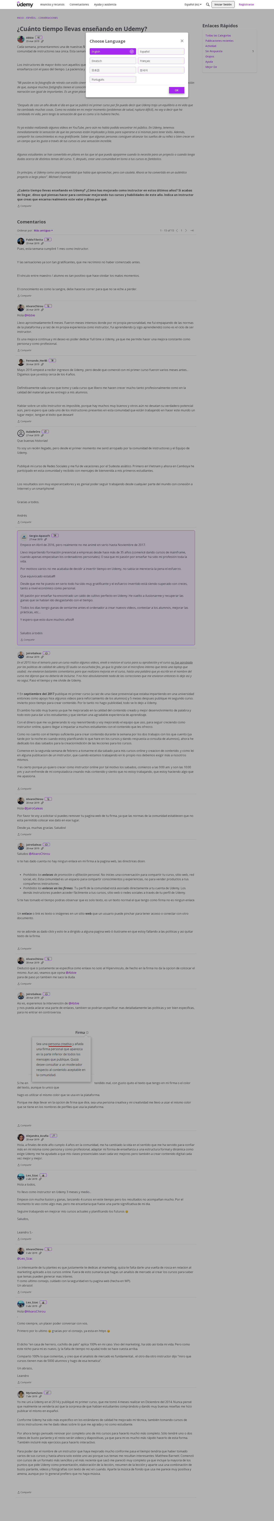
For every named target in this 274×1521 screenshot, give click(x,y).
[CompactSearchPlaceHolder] (207, 4)
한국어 (144, 70)
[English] (25, 4)
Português (98, 79)
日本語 (96, 70)
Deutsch (97, 60)
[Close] (182, 41)
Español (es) (192, 4)
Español (144, 51)
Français (145, 60)
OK (177, 90)
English (96, 51)
